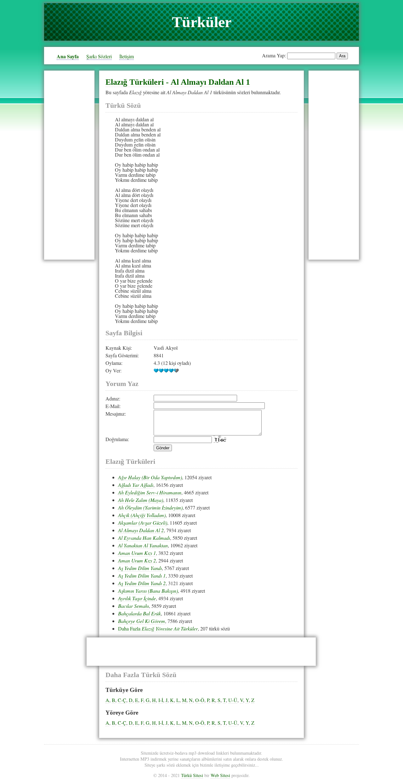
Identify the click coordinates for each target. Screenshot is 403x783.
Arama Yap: (274, 55)
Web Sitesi (220, 775)
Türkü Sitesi (192, 775)
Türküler (201, 22)
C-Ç (122, 700)
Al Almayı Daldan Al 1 (210, 82)
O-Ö (199, 700)
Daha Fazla (158, 628)
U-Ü (232, 700)
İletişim (126, 56)
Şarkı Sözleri (99, 56)
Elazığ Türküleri (134, 82)
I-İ (160, 700)
